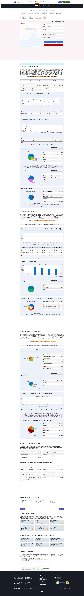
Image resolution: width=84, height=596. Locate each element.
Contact (49, 1)
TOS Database (17, 583)
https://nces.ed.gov (41, 569)
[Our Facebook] (60, 578)
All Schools (37, 18)
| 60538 (23, 509)
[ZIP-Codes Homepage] (17, 588)
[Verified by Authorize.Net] (58, 582)
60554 (51, 503)
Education (43, 10)
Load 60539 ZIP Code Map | (30, 28)
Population (33, 10)
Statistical (47, 10)
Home (28, 1)
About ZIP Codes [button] (43, 1)
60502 (51, 501)
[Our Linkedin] (55, 578)
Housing (40, 10)
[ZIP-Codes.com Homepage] (16, 2)
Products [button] (31, 1)
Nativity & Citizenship (53, 76)
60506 (36, 501)
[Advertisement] (42, 53)
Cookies (69, 588)
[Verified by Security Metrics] (63, 582)
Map (30, 10)
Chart (22, 18)
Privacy (61, 588)
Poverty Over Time (47, 341)
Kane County (49, 26)
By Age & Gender (41, 76)
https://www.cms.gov (46, 568)
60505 (22, 502)
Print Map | (22, 23)
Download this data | (53, 42)
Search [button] (36, 1)
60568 (22, 501)
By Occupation (25, 18)
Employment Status (47, 220)
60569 (22, 503)
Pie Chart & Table (54, 147)
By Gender (48, 76)
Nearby (50, 10)
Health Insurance (42, 341)
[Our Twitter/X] (58, 578)
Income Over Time (36, 220)
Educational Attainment (36, 341)
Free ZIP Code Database (19, 577)
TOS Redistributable (28, 578)
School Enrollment (53, 341)
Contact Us (27, 579)
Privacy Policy (27, 582)
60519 (51, 502)
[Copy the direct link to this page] (62, 39)
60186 (36, 503)
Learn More (44, 18)
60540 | (61, 509)
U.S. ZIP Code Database (19, 578)
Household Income (42, 220)
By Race (45, 76)
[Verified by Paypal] (67, 582)
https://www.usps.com (37, 558)
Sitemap (65, 588)
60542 (22, 500)
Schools (53, 10)
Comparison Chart (60, 147)
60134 (51, 500)
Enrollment (32, 18)
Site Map (26, 583)
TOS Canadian (27, 577)
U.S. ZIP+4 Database (18, 582)
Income (37, 10)
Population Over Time (35, 76)
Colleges (40, 18)
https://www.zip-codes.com (44, 559)
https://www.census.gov (33, 560)
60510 (36, 500)
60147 (36, 502)
